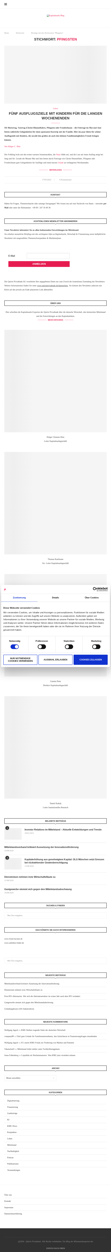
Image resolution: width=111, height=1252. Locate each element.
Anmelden (39, 264)
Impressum (8, 1207)
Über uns (8, 1195)
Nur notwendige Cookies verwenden (20, 659)
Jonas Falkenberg (11, 1055)
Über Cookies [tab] (92, 597)
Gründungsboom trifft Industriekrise (19, 1009)
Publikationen (12, 1164)
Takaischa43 (9, 1049)
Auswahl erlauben (55, 659)
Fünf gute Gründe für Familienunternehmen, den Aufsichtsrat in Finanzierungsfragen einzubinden (57, 1036)
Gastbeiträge (12, 1113)
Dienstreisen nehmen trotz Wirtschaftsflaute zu (30, 877)
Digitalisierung (13, 1101)
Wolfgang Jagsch (11, 1030)
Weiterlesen (55, 170)
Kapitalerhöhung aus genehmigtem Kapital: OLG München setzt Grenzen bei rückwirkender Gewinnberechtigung (64, 861)
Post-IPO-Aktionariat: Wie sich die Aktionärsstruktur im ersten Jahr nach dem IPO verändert (42, 996)
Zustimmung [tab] (19, 597)
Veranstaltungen (13, 1170)
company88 (9, 1036)
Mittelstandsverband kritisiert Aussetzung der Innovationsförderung (41, 847)
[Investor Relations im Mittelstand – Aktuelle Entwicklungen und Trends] (13, 834)
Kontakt (7, 1201)
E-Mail (11, 256)
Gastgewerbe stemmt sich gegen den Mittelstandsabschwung (38, 889)
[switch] (42, 646)
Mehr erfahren (55, 320)
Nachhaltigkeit (13, 1151)
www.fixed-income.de (13, 939)
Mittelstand (11, 1145)
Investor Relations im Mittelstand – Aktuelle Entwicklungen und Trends (63, 829)
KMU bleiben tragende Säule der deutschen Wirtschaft (43, 1030)
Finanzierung (12, 1107)
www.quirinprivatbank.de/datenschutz (52, 286)
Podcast (10, 1158)
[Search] (105, 4)
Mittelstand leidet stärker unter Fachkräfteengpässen (38, 1049)
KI (8, 1120)
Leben (9, 1139)
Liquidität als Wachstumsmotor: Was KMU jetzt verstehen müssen (48, 1055)
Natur (58, 154)
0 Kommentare (65, 180)
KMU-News (12, 1126)
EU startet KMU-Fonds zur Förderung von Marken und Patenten (47, 1043)
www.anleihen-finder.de (14, 943)
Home (6, 33)
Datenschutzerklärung (13, 1214)
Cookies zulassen (90, 659)
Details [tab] (55, 597)
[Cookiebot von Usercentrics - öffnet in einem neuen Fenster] (95, 589)
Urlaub (60, 163)
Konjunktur (12, 1132)
